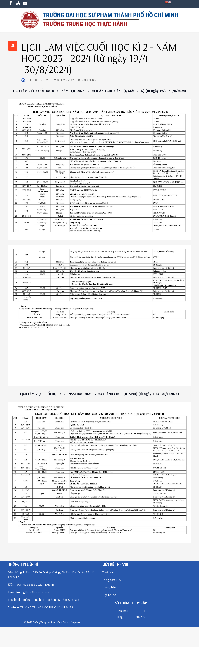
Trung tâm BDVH (113, 580)
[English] (169, 2)
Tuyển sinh (108, 572)
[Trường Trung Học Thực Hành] (99, 20)
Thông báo (109, 587)
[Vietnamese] (166, 2)
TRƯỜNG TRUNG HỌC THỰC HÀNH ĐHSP (46, 607)
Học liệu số (109, 595)
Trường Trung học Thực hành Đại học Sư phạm (50, 599)
